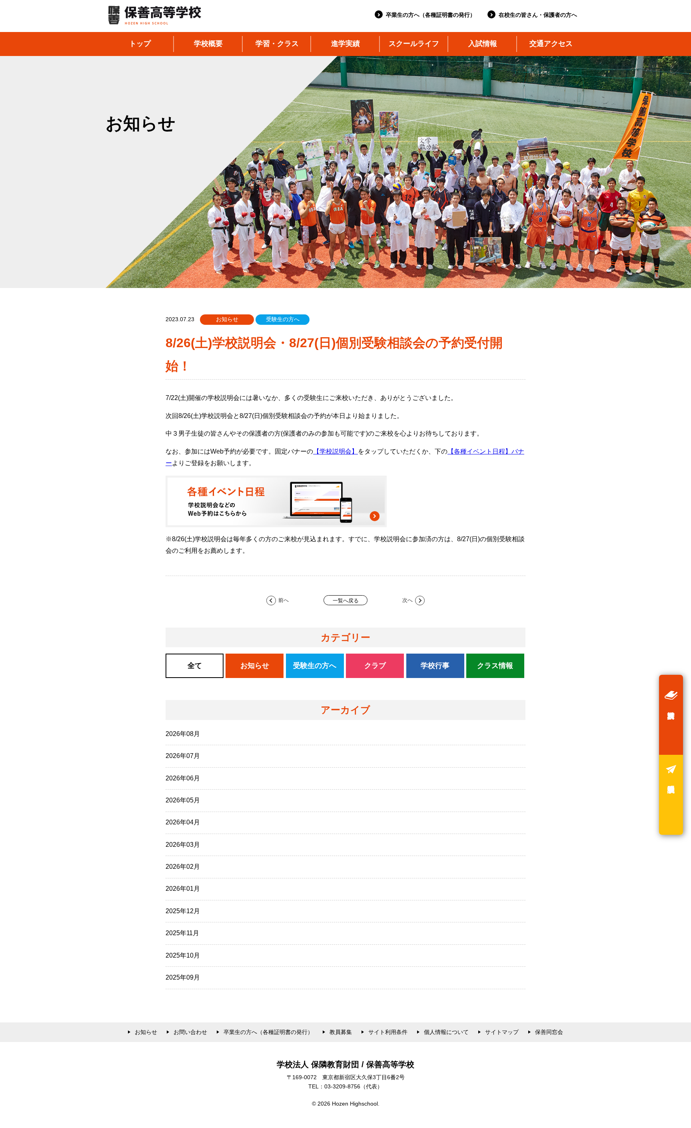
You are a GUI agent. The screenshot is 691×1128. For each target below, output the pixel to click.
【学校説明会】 (335, 451)
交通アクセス (551, 44)
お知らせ (146, 1032)
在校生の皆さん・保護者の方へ (538, 15)
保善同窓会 (549, 1032)
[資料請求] (671, 715)
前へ (283, 600)
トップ (140, 44)
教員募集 (341, 1032)
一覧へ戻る (346, 601)
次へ (407, 600)
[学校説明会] (671, 795)
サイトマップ (502, 1032)
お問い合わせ (190, 1032)
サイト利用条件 (387, 1032)
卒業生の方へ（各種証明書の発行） (430, 15)
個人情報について (446, 1032)
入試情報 (482, 44)
